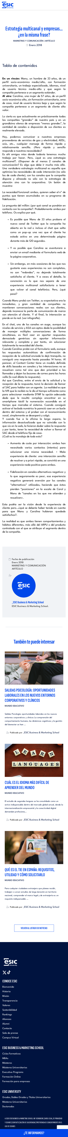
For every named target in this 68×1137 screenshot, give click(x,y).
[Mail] (40, 53)
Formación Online (11, 1077)
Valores (6, 1005)
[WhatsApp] (37, 53)
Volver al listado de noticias (34, 928)
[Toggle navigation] (62, 5)
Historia (6, 991)
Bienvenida (8, 987)
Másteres (7, 1063)
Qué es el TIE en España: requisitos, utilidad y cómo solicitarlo (30, 872)
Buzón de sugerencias (27, 1122)
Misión (5, 996)
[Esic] (15, 960)
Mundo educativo (14, 706)
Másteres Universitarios (14, 1068)
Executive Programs (12, 1072)
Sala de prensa (10, 1033)
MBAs (5, 1058)
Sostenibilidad (9, 1010)
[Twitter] (28, 53)
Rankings (7, 1015)
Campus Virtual (10, 1038)
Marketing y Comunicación (28, 41)
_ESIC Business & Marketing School (28, 602)
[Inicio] (7, 5)
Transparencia (10, 1001)
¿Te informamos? (34, 1133)
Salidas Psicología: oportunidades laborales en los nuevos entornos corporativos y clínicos (30, 695)
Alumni (5, 1024)
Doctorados (8, 1106)
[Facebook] (31, 53)
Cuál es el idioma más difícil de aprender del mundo (27, 785)
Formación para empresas (16, 1081)
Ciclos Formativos (11, 1054)
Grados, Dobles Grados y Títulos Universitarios (26, 1097)
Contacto (7, 1028)
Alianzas (6, 1019)
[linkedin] (34, 53)
